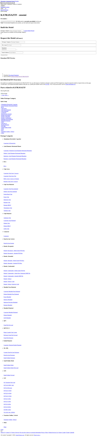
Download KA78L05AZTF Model (8, 21)
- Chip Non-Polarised (6, 109)
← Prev (3, 95)
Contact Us (8, 432)
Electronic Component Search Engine (10, 1)
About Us (3, 432)
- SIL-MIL (3, 126)
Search (2, 5)
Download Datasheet (14, 75)
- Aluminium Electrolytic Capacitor (9, 104)
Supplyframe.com (20, 435)
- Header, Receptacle (6, 115)
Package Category (5, 30)
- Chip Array (4, 108)
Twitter (67, 432)
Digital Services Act (53, 432)
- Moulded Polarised (5, 120)
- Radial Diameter (5, 124)
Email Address (5, 52)
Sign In (2, 10)
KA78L (47, 84)
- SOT (2, 130)
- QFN (2, 122)
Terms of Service (15, 432)
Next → (7, 95)
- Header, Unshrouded (6, 118)
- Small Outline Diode (6, 127)
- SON (2, 129)
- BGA (2, 107)
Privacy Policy (44, 432)
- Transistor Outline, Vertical (7, 131)
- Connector (3, 112)
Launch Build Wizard (29, 30)
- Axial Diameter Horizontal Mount (9, 105)
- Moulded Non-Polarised (7, 119)
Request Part (4, 55)
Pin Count (4, 45)
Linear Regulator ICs (70, 84)
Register (6, 10)
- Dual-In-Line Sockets (6, 114)
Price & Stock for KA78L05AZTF (20, 76)
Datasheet (4, 48)
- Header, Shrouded (5, 116)
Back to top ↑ (37, 435)
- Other (2, 133)
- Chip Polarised (4, 111)
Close (2, 429)
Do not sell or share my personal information (30, 432)
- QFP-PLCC (4, 123)
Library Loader (62, 432)
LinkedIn (72, 432)
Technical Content (5, 7)
